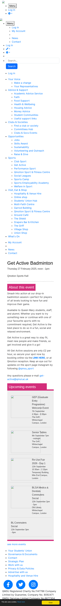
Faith (17, 97)
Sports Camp (21, 179)
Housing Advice (23, 107)
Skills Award (21, 143)
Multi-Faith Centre (24, 204)
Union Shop (20, 232)
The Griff (19, 225)
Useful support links (25, 118)
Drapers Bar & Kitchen (26, 222)
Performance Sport (25, 168)
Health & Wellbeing (24, 104)
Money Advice (22, 111)
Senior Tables (39, 432)
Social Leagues (22, 175)
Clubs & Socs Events (25, 132)
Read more (21, 602)
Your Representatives (26, 86)
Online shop (20, 197)
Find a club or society (26, 125)
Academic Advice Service (28, 93)
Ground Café (21, 214)
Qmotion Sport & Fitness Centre (32, 172)
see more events (16, 544)
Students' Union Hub (25, 200)
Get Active (20, 164)
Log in (11, 9)
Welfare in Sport (23, 186)
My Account (18, 30)
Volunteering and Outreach (29, 150)
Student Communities (26, 114)
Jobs (17, 139)
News (15, 38)
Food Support (22, 100)
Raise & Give (21, 154)
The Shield (20, 218)
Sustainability (21, 147)
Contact (16, 41)
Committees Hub (23, 129)
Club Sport (20, 161)
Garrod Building (23, 207)
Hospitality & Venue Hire (27, 193)
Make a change (22, 82)
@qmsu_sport (26, 368)
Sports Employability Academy (31, 182)
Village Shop (21, 229)
